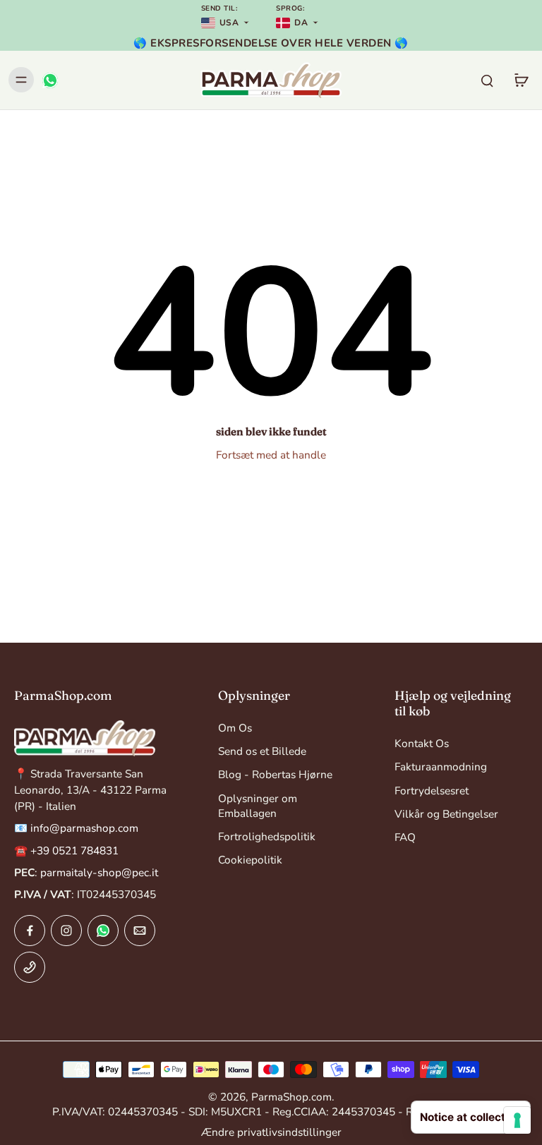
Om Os (235, 727)
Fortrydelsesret (432, 790)
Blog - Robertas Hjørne (275, 774)
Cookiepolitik (250, 859)
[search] (486, 80)
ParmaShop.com (291, 1096)
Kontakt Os (422, 743)
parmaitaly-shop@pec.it (99, 872)
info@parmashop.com (84, 827)
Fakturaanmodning (441, 766)
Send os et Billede (262, 751)
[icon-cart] (520, 80)
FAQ (405, 837)
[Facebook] (29, 930)
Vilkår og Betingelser (446, 813)
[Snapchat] (103, 930)
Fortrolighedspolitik (266, 836)
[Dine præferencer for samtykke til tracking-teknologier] (517, 1120)
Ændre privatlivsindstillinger (271, 1132)
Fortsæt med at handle (271, 454)
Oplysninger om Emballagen (257, 805)
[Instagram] (66, 930)
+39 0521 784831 (74, 850)
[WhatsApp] (49, 79)
